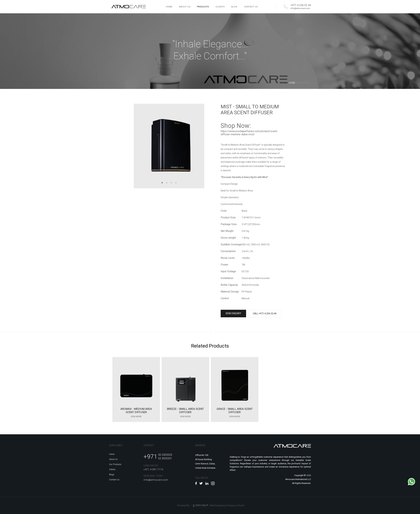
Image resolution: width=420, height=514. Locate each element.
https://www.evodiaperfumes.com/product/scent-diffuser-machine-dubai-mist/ (249, 133)
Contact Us (114, 480)
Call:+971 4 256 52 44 (264, 313)
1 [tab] (162, 182)
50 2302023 (165, 454)
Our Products (115, 464)
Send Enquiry (233, 313)
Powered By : (192, 505)
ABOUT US (184, 6)
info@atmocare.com (300, 8)
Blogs (111, 474)
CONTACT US (251, 6)
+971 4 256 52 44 (301, 5)
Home (169, 6)
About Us (113, 459)
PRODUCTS (203, 6)
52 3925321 (165, 458)
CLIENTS (220, 6)
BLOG (234, 6)
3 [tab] (171, 182)
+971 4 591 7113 (153, 469)
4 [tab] (176, 182)
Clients (112, 469)
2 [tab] (166, 182)
